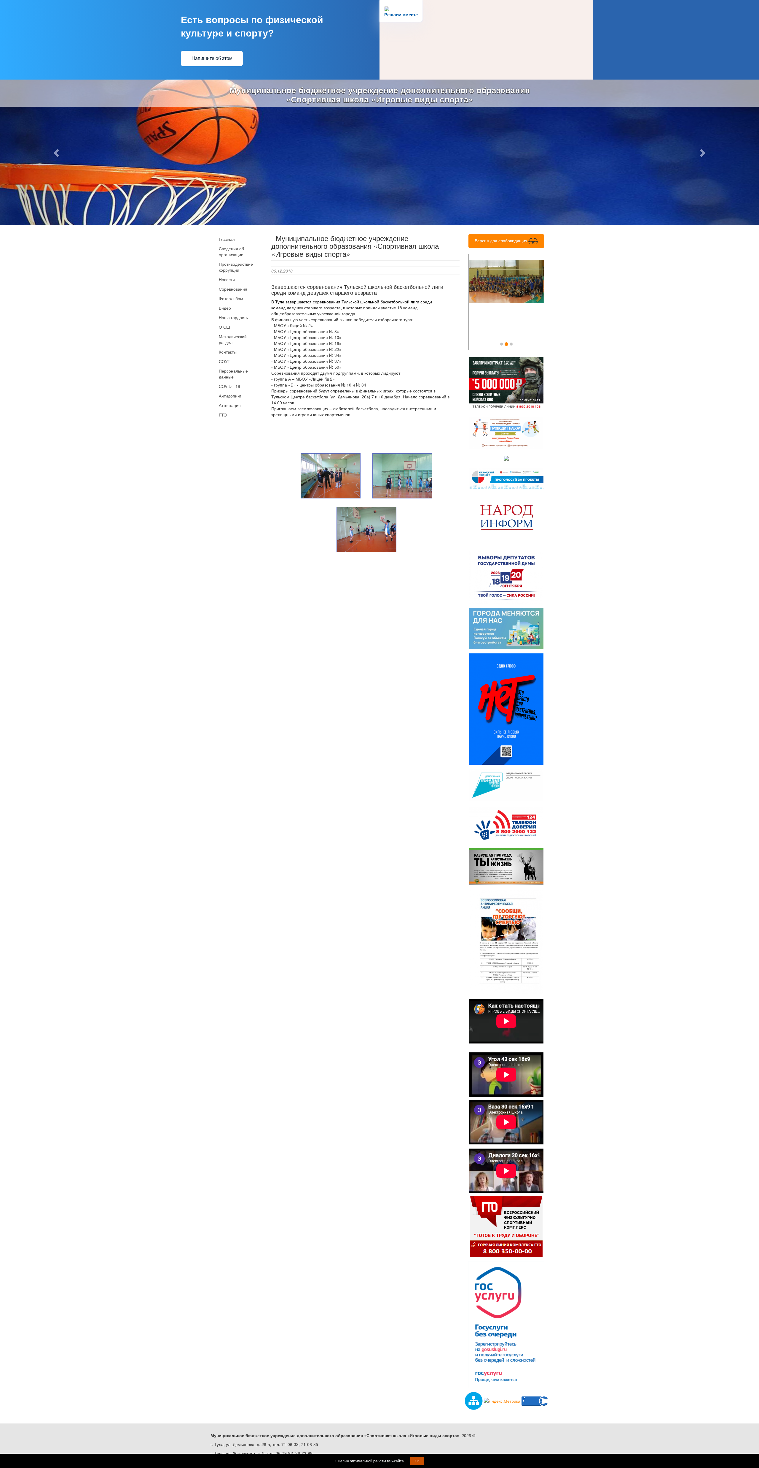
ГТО (223, 415)
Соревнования (233, 289)
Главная (227, 239)
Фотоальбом (231, 298)
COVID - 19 (229, 386)
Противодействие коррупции (236, 267)
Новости (227, 279)
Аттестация (230, 405)
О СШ (224, 327)
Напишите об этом (212, 58)
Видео (225, 308)
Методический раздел (233, 339)
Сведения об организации (231, 251)
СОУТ (224, 361)
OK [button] (417, 1460)
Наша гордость (233, 317)
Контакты (228, 352)
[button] (57, 152)
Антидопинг (230, 396)
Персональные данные (233, 374)
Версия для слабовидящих (501, 240)
